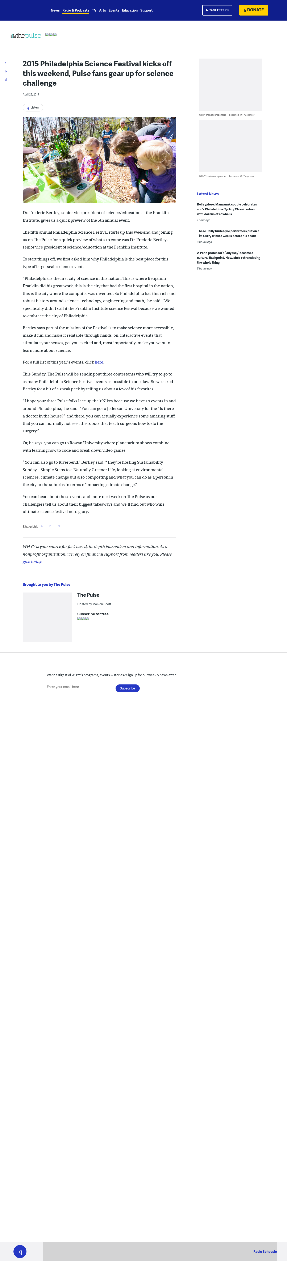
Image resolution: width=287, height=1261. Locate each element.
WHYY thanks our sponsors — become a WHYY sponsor (226, 114)
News (55, 10)
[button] (19, 1251)
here (99, 362)
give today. (32, 561)
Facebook (42, 526)
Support (146, 10)
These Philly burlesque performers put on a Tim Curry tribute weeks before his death (228, 233)
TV (94, 10)
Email (58, 526)
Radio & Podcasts (75, 10)
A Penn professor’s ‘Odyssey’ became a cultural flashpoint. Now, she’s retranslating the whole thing (228, 257)
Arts (102, 10)
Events (114, 10)
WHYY (25, 10)
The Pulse (88, 594)
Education (130, 10)
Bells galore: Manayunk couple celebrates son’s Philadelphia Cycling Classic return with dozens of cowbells (227, 209)
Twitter (50, 526)
